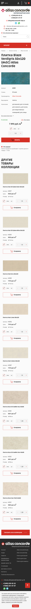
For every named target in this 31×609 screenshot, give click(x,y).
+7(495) (16, 15)
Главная (3, 50)
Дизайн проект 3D (6, 563)
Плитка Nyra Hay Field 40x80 (12, 498)
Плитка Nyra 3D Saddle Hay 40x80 (13, 406)
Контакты (4, 571)
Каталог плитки (13, 50)
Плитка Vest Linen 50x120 (11, 317)
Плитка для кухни (21, 558)
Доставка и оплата (6, 569)
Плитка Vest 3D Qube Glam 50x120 (13, 187)
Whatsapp (18, 23)
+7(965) (16, 18)
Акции (3, 552)
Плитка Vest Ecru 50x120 (10, 274)
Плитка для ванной (22, 555)
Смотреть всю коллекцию (13, 532)
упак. (15, 128)
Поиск (28, 37)
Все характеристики (6, 115)
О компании (4, 566)
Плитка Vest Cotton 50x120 (11, 361)
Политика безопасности (7, 574)
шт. (19, 128)
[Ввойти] (18, 3)
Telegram (15, 23)
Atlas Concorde (24, 50)
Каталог (3, 550)
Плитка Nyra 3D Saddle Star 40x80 (13, 452)
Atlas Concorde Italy (22, 552)
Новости (3, 555)
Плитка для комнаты (22, 561)
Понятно (15, 606)
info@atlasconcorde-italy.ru (16, 20)
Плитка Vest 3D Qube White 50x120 (13, 230)
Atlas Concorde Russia (22, 550)
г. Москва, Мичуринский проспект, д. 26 (16, 26)
